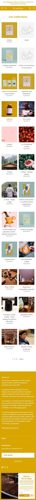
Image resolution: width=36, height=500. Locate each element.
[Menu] (2, 8)
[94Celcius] (18, 8)
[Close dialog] (34, 474)
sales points (21, 408)
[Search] (6, 8)
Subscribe (18, 461)
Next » (22, 359)
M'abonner (26, 495)
